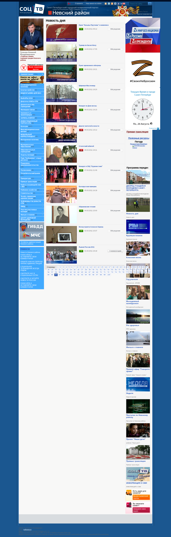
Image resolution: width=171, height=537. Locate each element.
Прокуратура (26, 178)
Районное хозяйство (29, 190)
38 (86, 270)
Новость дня (132, 214)
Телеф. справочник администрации (28, 197)
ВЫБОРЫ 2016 (27, 98)
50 (131, 270)
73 (112, 272)
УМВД (23, 206)
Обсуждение (115, 29)
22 (128, 267)
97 (97, 275)
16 (106, 267)
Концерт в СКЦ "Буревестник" (91, 166)
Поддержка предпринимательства (30, 164)
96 (93, 275)
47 (120, 270)
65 (82, 272)
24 (136, 267)
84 (48, 275)
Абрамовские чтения (87, 207)
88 (63, 275)
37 (82, 270)
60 (63, 272)
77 (127, 272)
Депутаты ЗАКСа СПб (29, 101)
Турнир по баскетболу (87, 45)
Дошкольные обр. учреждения (28, 105)
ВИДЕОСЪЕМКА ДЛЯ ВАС (31, 93)
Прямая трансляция (137, 131)
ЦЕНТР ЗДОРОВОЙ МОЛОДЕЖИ (28, 219)
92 (78, 275)
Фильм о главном (27, 215)
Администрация (27, 74)
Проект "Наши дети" (135, 439)
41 (97, 270)
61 (67, 272)
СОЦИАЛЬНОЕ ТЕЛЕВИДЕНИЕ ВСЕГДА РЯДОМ (29, 268)
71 (105, 272)
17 (110, 267)
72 (108, 272)
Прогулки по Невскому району (137, 416)
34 (71, 270)
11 (87, 267)
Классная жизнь (133, 257)
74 (116, 272)
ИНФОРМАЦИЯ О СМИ (136, 483)
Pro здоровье (132, 325)
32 (63, 270)
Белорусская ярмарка (87, 187)
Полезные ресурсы (138, 138)
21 (125, 267)
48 (123, 270)
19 (117, 267)
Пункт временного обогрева (90, 65)
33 (67, 270)
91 (75, 275)
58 (56, 272)
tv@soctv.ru (27, 529)
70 (101, 272)
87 (60, 275)
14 (98, 267)
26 (143, 267)
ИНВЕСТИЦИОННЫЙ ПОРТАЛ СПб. (29, 122)
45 (112, 270)
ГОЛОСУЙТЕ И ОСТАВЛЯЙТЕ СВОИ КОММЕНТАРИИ (28, 257)
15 (102, 267)
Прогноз (134, 147)
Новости (25, 249)
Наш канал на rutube (94, 3)
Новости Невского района (30, 252)
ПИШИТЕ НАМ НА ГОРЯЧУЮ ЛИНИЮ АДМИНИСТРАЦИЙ (31, 262)
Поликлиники (26, 170)
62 (71, 272)
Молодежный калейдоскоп (132, 302)
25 (140, 267)
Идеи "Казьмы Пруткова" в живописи (93, 25)
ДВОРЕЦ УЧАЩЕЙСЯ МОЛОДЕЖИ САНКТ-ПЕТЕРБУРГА (136, 188)
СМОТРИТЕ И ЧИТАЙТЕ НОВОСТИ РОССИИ (29, 279)
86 (56, 275)
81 (142, 272)
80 (138, 272)
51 (134, 270)
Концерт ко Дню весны (88, 106)
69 (97, 272)
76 (123, 272)
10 (84, 267)
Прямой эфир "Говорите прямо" (138, 370)
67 (90, 272)
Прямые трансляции (29, 182)
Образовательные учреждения (28, 151)
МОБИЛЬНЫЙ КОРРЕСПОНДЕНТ (28, 135)
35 (75, 270)
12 (91, 267)
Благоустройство (28, 90)
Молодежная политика (30, 140)
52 (138, 270)
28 (48, 270)
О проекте (79, 3)
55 (149, 270)
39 (90, 270)
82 (146, 272)
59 (60, 272)
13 (95, 267)
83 (149, 272)
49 (127, 270)
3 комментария (115, 251)
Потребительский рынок (30, 173)
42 (101, 270)
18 (113, 267)
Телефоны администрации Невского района (30, 243)
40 (93, 270)
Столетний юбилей (86, 146)
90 (71, 275)
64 (78, 272)
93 (82, 275)
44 (108, 270)
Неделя (129, 393)
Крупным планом (134, 235)
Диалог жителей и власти (89, 126)
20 (121, 267)
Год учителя (132, 279)
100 (108, 275)
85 (52, 275)
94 (86, 275)
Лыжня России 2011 (86, 247)
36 (78, 270)
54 (146, 270)
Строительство (27, 193)
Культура (24, 126)
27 (147, 267)
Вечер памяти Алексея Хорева (91, 227)
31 (60, 270)
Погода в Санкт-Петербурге (138, 144)
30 (56, 270)
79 (134, 272)
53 (142, 270)
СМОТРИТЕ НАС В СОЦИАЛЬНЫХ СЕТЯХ (29, 274)
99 (105, 275)
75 (120, 272)
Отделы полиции (27, 155)
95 (90, 275)
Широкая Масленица (87, 86)
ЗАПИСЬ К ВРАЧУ (28, 118)
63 (75, 272)
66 (86, 272)
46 (116, 270)
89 (67, 275)
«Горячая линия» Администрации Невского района (30, 58)
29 (52, 270)
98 (101, 275)
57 (52, 272)
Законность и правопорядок (26, 114)
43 (105, 270)
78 (131, 272)
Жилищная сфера (28, 110)
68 (93, 272)
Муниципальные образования (27, 146)
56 (48, 272)
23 (132, 267)
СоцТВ (32, 10)
